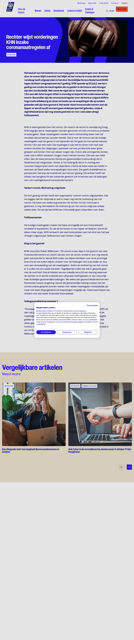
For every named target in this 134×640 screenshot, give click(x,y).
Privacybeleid (92, 305)
